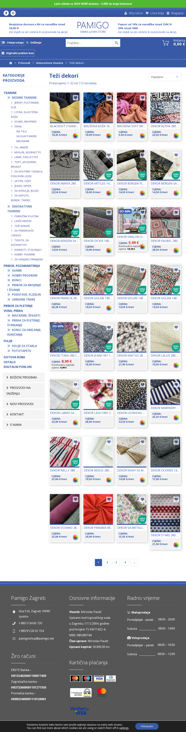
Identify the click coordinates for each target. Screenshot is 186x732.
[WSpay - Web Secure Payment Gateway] (82, 694)
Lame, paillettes (26, 157)
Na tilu (21, 131)
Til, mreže (21, 147)
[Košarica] (165, 42)
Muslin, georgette (27, 152)
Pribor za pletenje (18, 306)
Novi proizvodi (22, 404)
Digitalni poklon (18, 367)
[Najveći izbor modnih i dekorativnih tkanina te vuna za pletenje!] (93, 27)
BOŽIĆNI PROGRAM (23, 377)
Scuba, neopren (25, 121)
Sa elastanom (26, 136)
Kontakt (17, 414)
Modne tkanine (24, 98)
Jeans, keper (22, 186)
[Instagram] (13, 13)
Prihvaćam (147, 726)
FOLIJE (8, 341)
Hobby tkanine (24, 254)
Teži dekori (22, 226)
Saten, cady (22, 181)
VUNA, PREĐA (13, 311)
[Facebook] (6, 13)
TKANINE (10, 93)
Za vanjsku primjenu (28, 259)
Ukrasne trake (23, 299)
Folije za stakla (24, 346)
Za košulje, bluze (26, 190)
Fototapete (21, 351)
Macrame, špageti (26, 315)
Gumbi (17, 271)
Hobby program (24, 275)
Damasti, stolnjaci (27, 249)
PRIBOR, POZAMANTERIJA (22, 266)
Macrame (22, 141)
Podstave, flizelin (26, 295)
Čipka (18, 126)
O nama (16, 425)
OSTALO (10, 362)
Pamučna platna (26, 216)
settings (124, 728)
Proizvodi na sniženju (18, 391)
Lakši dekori (22, 221)
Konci (16, 280)
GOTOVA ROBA (14, 357)
